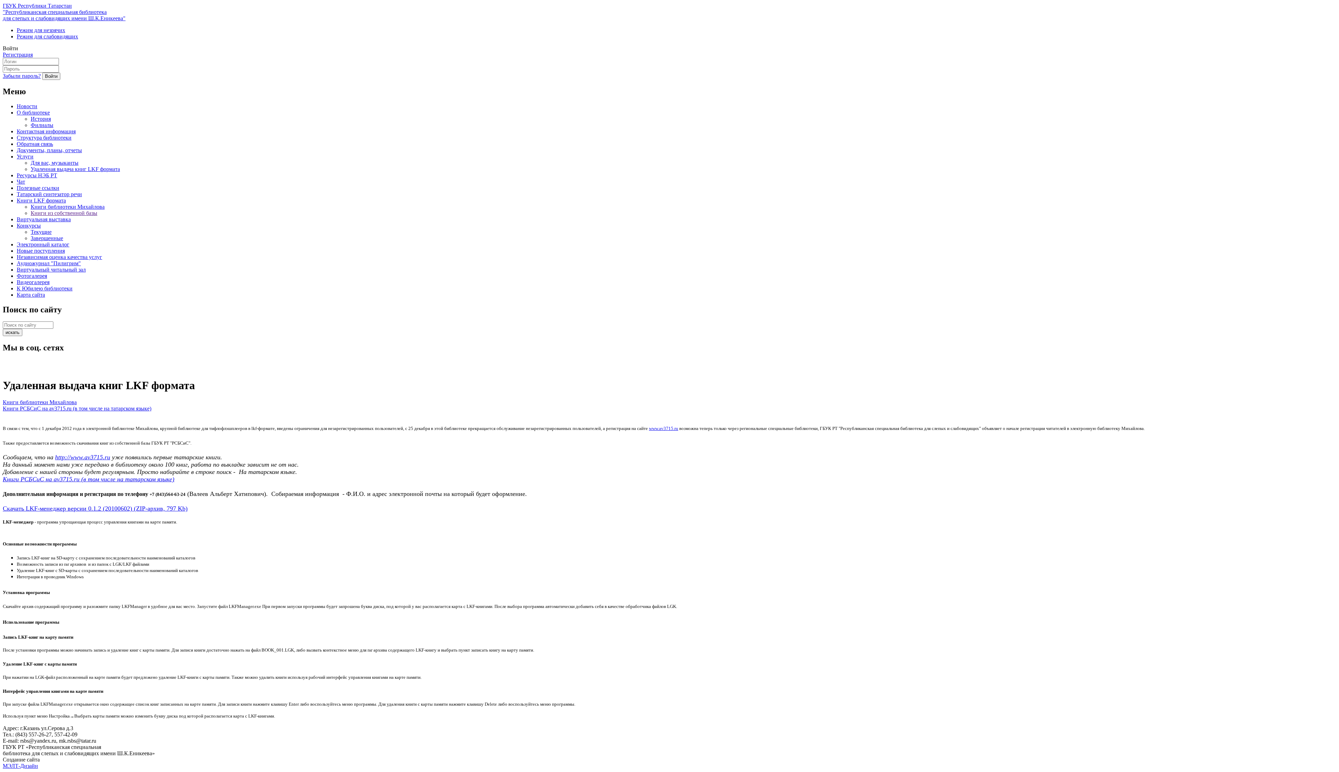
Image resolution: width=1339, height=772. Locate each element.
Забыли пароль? (22, 76)
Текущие (41, 232)
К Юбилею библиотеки (45, 288)
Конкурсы (29, 226)
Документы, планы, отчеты (49, 150)
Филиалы (42, 125)
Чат (21, 182)
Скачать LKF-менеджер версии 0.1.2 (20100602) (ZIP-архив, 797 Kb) (95, 508)
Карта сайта (31, 295)
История (41, 119)
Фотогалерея (32, 276)
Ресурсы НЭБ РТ (37, 175)
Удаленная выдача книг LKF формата (75, 169)
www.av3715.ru (663, 428)
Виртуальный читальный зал (51, 270)
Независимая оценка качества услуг (59, 257)
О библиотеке (33, 113)
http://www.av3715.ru (82, 457)
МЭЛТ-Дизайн (20, 766)
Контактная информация (46, 131)
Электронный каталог (43, 244)
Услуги (25, 156)
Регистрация (18, 55)
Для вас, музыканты (54, 163)
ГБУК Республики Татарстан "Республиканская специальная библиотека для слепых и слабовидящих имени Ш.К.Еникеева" (64, 12)
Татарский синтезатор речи (49, 194)
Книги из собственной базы (64, 213)
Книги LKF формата (41, 200)
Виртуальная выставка (44, 219)
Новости (27, 106)
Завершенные (47, 238)
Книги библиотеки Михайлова (68, 207)
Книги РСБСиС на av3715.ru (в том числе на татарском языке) (77, 408)
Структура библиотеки (44, 138)
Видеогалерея (33, 282)
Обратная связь (35, 144)
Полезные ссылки (38, 188)
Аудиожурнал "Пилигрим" (49, 263)
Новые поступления (41, 251)
